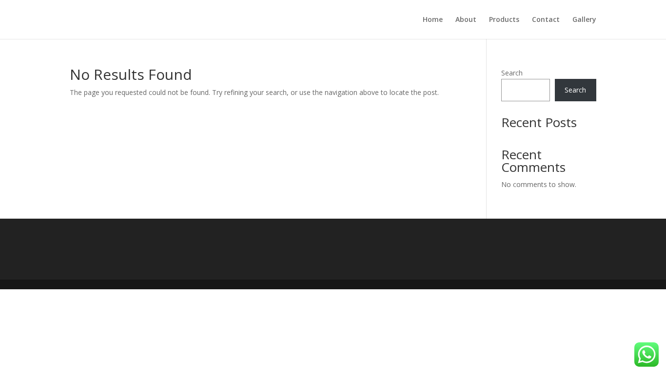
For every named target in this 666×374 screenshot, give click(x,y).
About (465, 20)
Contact (546, 20)
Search (512, 72)
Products (504, 20)
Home (433, 20)
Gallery (584, 20)
